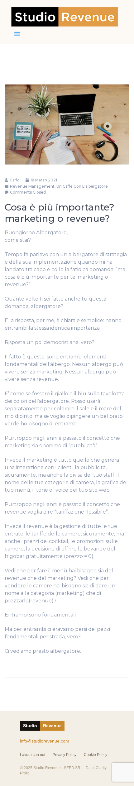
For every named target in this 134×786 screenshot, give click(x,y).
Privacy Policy (64, 755)
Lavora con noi (32, 755)
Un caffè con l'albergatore (82, 186)
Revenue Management (32, 186)
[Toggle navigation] (17, 34)
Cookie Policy (95, 755)
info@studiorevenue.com (44, 741)
